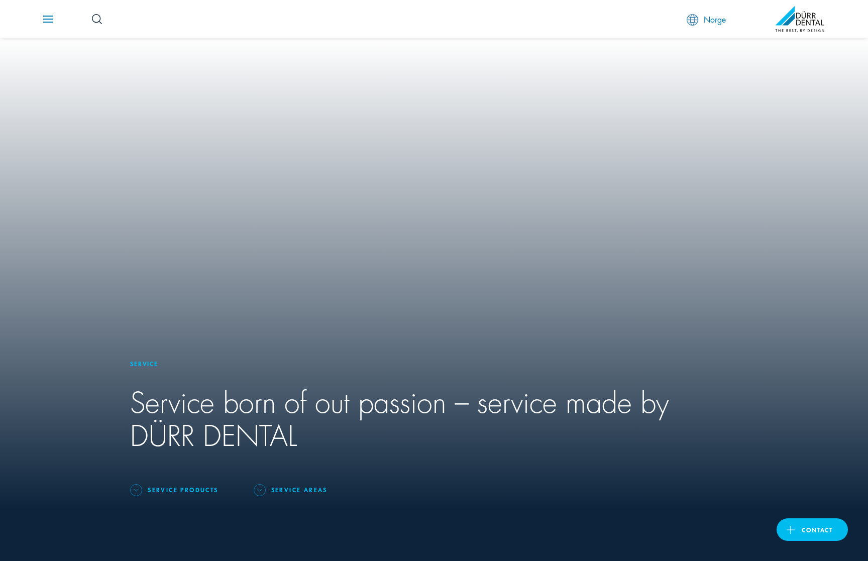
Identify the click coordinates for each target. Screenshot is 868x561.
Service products (183, 489)
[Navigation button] (48, 19)
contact (817, 529)
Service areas (299, 489)
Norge (715, 19)
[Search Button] (97, 19)
